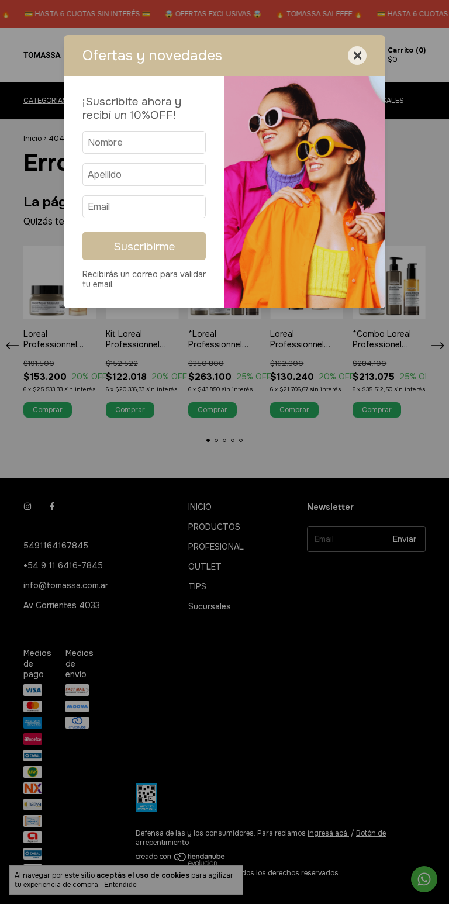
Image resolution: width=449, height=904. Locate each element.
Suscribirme (144, 246)
